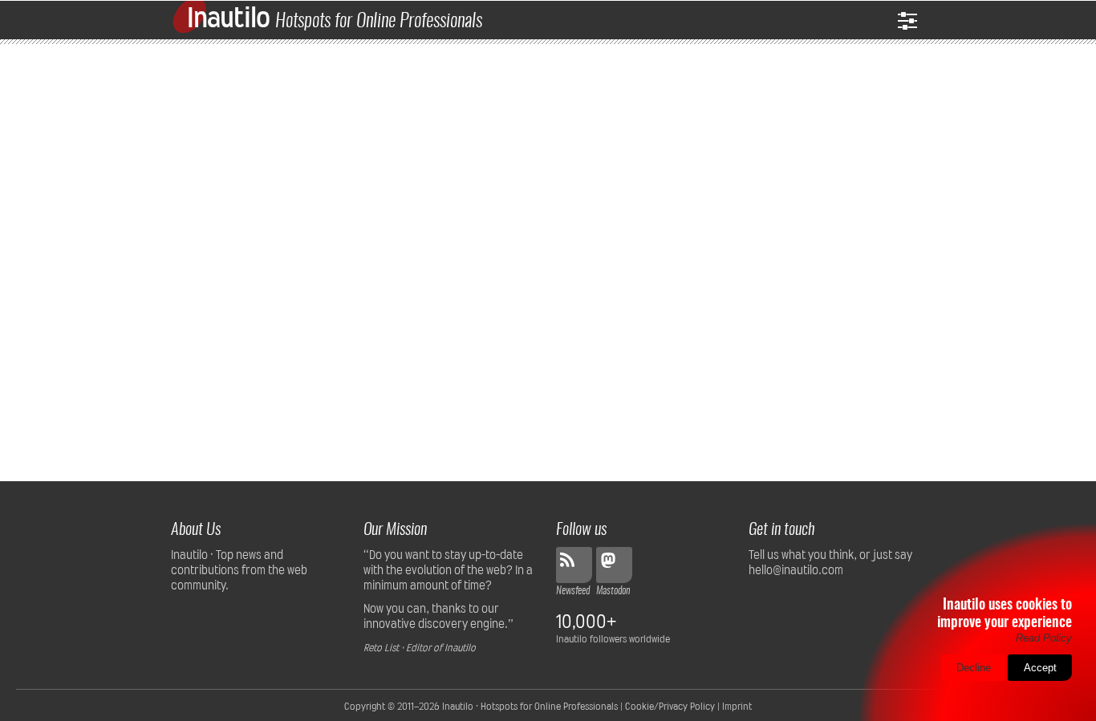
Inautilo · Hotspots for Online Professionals (530, 706)
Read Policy (1044, 638)
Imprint (737, 706)
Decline (973, 668)
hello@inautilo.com (796, 569)
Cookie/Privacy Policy (670, 706)
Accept (1040, 668)
